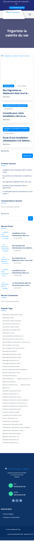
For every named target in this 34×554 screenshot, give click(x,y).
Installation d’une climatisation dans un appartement (15, 187)
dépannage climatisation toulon (11, 357)
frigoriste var (8, 86)
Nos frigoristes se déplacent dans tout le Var (15, 92)
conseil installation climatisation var (12, 336)
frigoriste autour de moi (24, 378)
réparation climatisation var (10, 436)
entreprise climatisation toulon (11, 363)
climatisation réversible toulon (11, 330)
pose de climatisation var (9, 418)
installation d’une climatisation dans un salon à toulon (17, 171)
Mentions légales (8, 514)
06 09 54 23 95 (17, 8)
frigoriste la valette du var (10, 385)
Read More (6, 97)
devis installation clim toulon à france (13, 348)
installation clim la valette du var (15, 106)
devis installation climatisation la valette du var (16, 342)
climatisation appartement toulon (12, 314)
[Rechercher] (30, 218)
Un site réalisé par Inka (13, 529)
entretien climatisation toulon (11, 372)
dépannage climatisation (9, 351)
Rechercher (5, 151)
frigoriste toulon (25, 385)
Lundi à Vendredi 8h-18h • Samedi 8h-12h (20, 534)
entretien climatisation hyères (11, 366)
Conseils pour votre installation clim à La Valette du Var (14, 115)
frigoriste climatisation (9, 381)
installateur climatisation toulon (11, 391)
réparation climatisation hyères (11, 433)
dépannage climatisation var (10, 360)
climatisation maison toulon (10, 327)
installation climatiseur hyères (11, 412)
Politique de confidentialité (11, 517)
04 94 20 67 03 (20, 487)
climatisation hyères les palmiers (11, 320)
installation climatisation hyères (11, 397)
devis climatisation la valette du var (12, 339)
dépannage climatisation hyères (11, 354)
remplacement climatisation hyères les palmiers (16, 427)
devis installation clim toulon (10, 345)
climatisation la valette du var (11, 324)
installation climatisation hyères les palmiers (15, 400)
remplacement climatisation (10, 421)
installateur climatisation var (10, 394)
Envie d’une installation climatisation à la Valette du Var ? (16, 139)
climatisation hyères (8, 317)
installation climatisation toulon (11, 409)
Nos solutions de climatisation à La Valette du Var (17, 177)
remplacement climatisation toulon (12, 430)
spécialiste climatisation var (10, 439)
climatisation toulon (8, 333)
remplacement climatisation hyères (12, 424)
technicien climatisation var (10, 442)
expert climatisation (8, 378)
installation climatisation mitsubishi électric (15, 406)
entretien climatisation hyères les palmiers (14, 369)
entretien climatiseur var (9, 375)
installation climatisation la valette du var (15, 129)
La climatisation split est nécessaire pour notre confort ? (18, 193)
